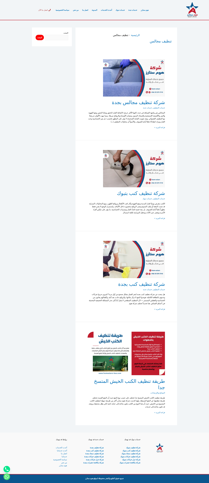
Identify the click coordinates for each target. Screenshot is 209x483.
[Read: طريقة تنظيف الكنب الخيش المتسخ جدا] (126, 353)
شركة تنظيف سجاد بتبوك (131, 453)
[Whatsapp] (7, 476)
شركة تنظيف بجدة (97, 447)
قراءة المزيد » (159, 127)
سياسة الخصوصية (62, 10)
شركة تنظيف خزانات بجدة (94, 456)
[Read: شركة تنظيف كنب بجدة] (134, 259)
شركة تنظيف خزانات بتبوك (130, 456)
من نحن (76, 10)
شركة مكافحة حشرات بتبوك (129, 462)
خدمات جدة (132, 10)
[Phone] (7, 469)
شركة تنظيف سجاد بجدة (94, 453)
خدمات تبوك (120, 10)
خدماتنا (64, 456)
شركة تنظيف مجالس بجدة (138, 102)
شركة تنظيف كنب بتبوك (141, 193)
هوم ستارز (145, 10)
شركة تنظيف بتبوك (133, 447)
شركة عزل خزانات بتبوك (131, 459)
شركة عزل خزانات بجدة (95, 459)
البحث (65, 33)
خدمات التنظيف (159, 108)
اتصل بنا (85, 10)
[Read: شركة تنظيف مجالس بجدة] (134, 78)
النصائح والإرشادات (157, 393)
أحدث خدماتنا (62, 450)
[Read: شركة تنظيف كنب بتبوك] (134, 168)
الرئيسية (135, 35)
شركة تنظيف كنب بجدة (141, 284)
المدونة (94, 10)
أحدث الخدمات (106, 10)
